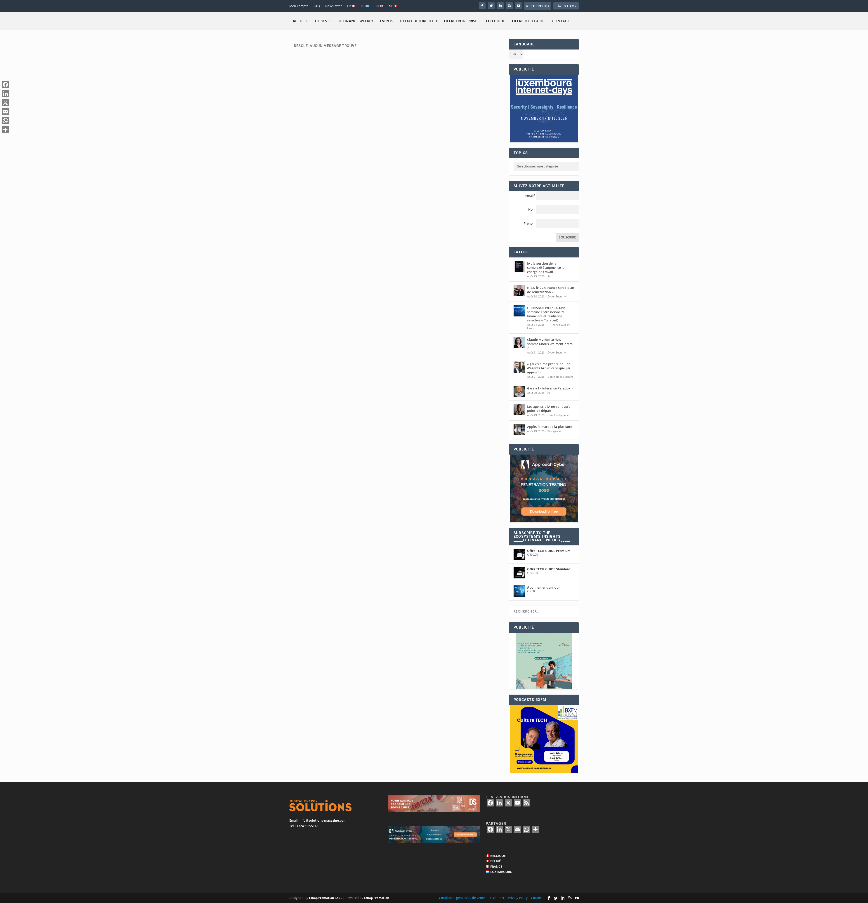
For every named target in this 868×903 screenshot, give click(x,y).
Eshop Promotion (376, 898)
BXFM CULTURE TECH (418, 21)
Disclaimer (496, 898)
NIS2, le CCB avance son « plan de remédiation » (550, 289)
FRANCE (496, 866)
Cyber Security (556, 296)
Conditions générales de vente (462, 898)
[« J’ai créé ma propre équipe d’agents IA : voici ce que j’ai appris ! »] (519, 367)
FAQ (317, 6)
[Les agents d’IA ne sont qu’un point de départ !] (519, 409)
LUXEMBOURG (501, 872)
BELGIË (495, 861)
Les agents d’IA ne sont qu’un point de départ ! (550, 408)
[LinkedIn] (5, 93)
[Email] (5, 111)
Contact (560, 21)
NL (391, 6)
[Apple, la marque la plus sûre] (519, 429)
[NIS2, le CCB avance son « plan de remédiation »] (519, 290)
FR (349, 6)
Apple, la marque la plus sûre (549, 426)
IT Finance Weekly (356, 21)
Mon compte (298, 6)
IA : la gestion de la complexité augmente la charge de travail (545, 267)
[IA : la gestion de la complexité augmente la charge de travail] (519, 266)
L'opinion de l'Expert (560, 377)
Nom (531, 209)
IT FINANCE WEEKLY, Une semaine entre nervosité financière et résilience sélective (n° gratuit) (546, 314)
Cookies (536, 898)
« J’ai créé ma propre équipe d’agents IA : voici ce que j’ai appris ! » (548, 368)
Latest (531, 328)
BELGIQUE (498, 855)
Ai (548, 276)
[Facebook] (5, 84)
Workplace (554, 431)
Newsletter (333, 6)
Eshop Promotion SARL (325, 898)
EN (377, 6)
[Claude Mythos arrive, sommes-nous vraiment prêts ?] (519, 342)
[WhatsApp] (5, 120)
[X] (5, 102)
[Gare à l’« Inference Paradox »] (519, 391)
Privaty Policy (518, 898)
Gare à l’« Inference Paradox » (550, 388)
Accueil (300, 21)
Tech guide (494, 21)
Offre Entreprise (460, 21)
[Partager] (5, 129)
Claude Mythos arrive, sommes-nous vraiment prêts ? (550, 343)
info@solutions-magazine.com (323, 820)
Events (386, 21)
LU (363, 6)
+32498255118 (307, 826)
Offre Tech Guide (528, 21)
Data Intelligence (558, 415)
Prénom (529, 223)
